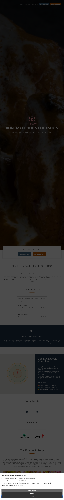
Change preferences (32, 490)
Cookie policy (11, 485)
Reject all (32, 493)
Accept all (32, 496)
